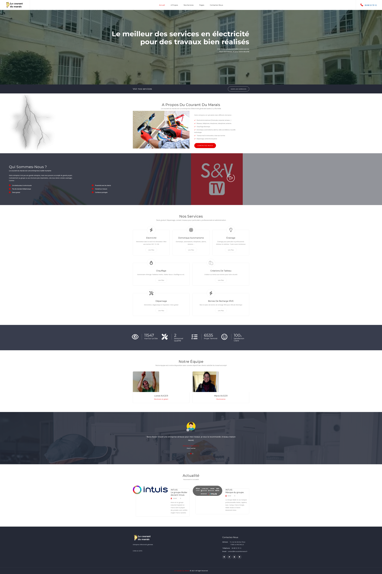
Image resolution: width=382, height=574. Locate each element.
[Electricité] (231, 180)
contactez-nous (205, 146)
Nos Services (188, 5)
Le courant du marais (181, 571)
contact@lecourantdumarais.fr (237, 551)
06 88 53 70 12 (371, 5)
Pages (201, 5)
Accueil (162, 5)
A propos (174, 5)
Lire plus (151, 250)
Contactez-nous (216, 5)
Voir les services (238, 89)
